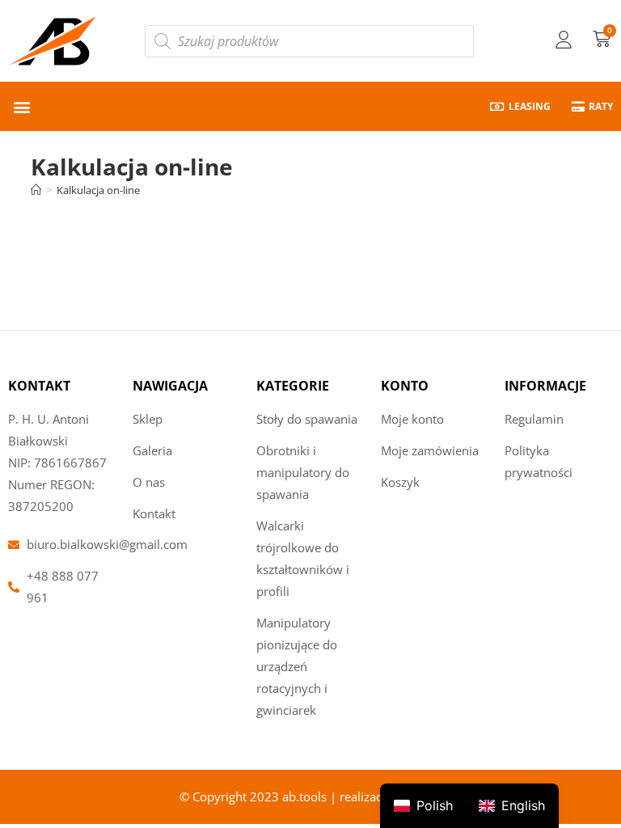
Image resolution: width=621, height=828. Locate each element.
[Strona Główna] (36, 190)
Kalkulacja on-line (98, 190)
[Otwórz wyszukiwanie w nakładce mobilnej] (309, 41)
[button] (21, 106)
